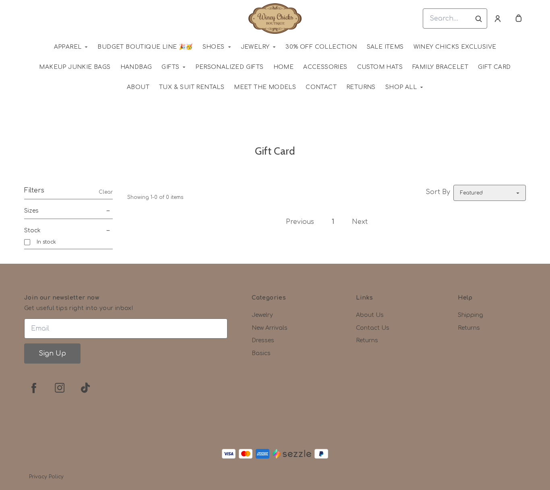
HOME (283, 67)
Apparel (68, 47)
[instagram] (59, 387)
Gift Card (494, 67)
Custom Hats (380, 67)
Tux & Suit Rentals (191, 87)
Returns (361, 87)
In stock (46, 242)
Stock (32, 230)
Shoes (214, 47)
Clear (106, 192)
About (138, 87)
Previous (300, 221)
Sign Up (52, 353)
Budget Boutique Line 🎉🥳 (144, 47)
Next (360, 221)
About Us (370, 315)
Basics (261, 353)
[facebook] (33, 387)
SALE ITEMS (385, 47)
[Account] (497, 18)
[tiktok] (85, 387)
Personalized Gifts (229, 67)
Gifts (170, 67)
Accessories (325, 67)
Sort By (438, 192)
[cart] (518, 18)
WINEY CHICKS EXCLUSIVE (455, 47)
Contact (321, 87)
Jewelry (255, 47)
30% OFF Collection (321, 47)
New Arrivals (269, 328)
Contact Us (372, 328)
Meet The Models (265, 87)
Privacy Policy (46, 477)
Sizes (31, 211)
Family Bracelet (440, 67)
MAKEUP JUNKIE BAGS (74, 67)
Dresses (263, 340)
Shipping (470, 315)
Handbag (136, 67)
